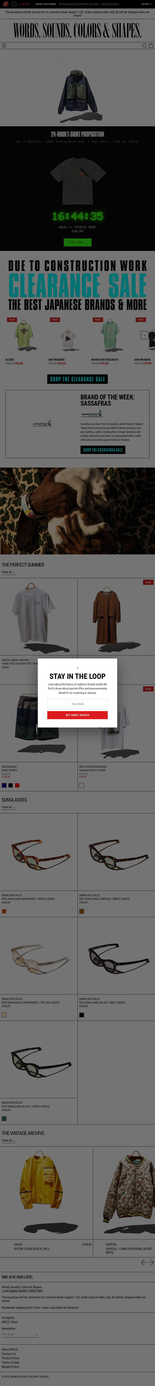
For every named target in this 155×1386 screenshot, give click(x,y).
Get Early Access (77, 715)
